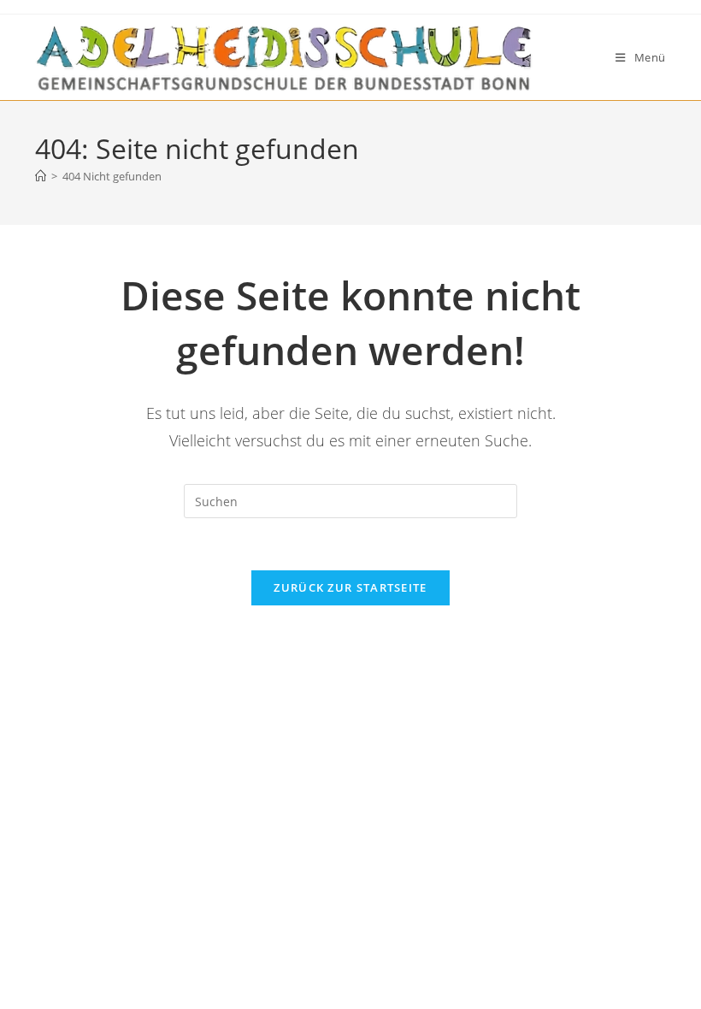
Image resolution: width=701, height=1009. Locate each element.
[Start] (40, 176)
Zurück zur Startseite (350, 587)
